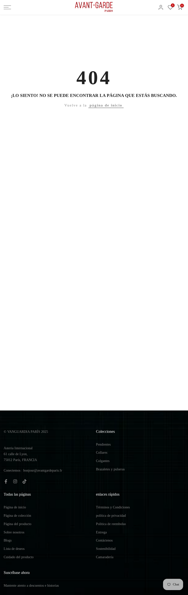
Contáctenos (104, 540)
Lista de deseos (14, 549)
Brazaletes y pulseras (110, 469)
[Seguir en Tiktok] (24, 481)
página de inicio (106, 105)
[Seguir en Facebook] (6, 481)
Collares (101, 452)
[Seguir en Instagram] (15, 481)
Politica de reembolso (111, 524)
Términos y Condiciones (113, 507)
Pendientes (103, 444)
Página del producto (17, 524)
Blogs (8, 540)
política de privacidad (111, 515)
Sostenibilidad (106, 549)
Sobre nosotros (14, 532)
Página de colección (17, 515)
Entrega (101, 532)
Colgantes (102, 461)
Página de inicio (15, 507)
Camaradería (104, 557)
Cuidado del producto (19, 557)
